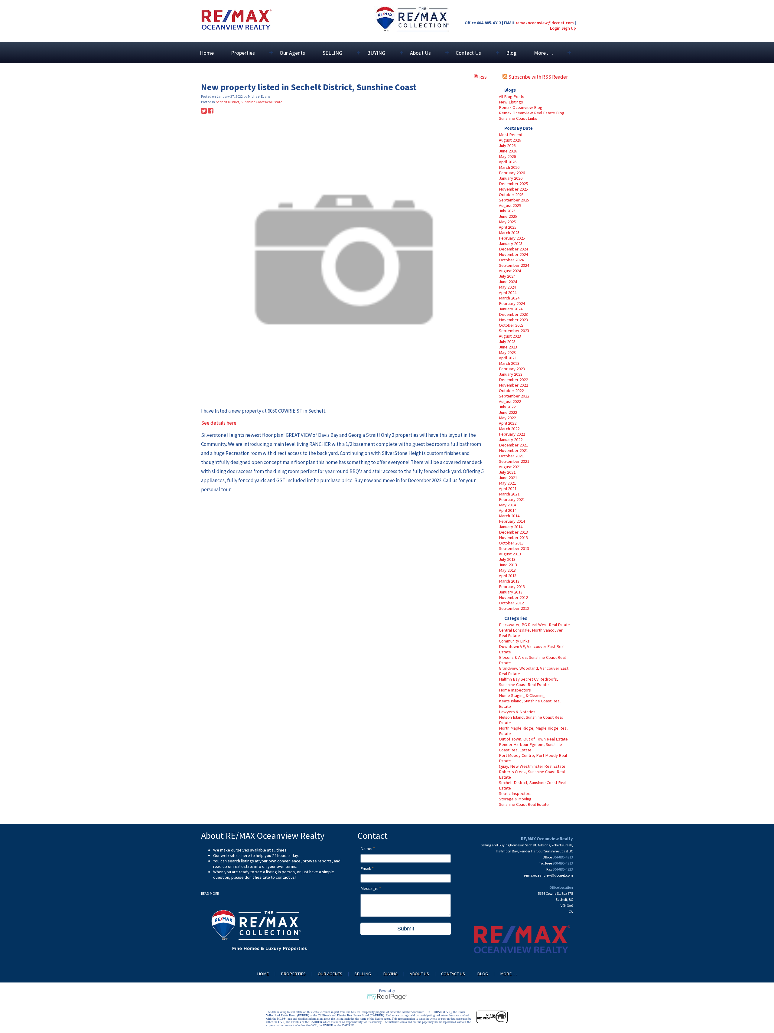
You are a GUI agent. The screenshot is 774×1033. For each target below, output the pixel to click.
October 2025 (511, 194)
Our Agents (292, 52)
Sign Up (568, 28)
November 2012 (513, 597)
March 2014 (509, 515)
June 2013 (508, 564)
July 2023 (507, 341)
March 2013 (509, 581)
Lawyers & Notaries (517, 711)
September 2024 (514, 265)
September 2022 (514, 396)
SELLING (362, 973)
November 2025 (513, 189)
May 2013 (507, 570)
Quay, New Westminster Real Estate (532, 766)
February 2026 (512, 172)
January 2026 (510, 178)
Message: (369, 888)
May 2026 (507, 156)
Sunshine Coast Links (518, 118)
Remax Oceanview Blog (520, 107)
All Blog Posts (511, 96)
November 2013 (513, 537)
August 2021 (510, 466)
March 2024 (509, 298)
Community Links (514, 641)
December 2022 (513, 379)
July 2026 (507, 145)
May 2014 (507, 505)
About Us (419, 973)
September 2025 (514, 200)
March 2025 (509, 232)
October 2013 (511, 543)
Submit (405, 929)
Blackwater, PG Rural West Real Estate (534, 624)
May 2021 (507, 483)
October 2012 (511, 603)
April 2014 (507, 510)
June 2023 (508, 347)
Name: (366, 848)
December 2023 (513, 314)
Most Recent (510, 134)
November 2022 (513, 385)
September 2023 (514, 330)
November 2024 (513, 254)
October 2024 (511, 260)
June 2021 (508, 477)
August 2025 (510, 205)
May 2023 (507, 352)
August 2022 (510, 401)
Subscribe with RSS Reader (537, 77)
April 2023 (507, 358)
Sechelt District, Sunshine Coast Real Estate (249, 102)
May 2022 (507, 417)
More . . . (508, 973)
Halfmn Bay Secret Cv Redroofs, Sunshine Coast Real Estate (528, 681)
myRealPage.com (387, 997)
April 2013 (507, 575)
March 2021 (509, 494)
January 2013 (510, 592)
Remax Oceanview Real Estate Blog (531, 113)
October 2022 (511, 390)
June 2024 (508, 281)
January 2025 (510, 243)
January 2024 (510, 309)
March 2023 (509, 363)
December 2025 (513, 183)
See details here (218, 423)
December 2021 (513, 445)
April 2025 (507, 227)
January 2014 (510, 526)
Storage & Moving (515, 799)
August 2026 (510, 140)
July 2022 (507, 407)
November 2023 (513, 319)
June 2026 (508, 151)
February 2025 (512, 238)
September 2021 (514, 461)
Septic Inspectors (515, 793)
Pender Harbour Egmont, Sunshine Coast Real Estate (530, 747)
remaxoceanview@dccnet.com (545, 22)
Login (555, 28)
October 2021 (511, 456)
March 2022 (509, 428)
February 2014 (512, 521)
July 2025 (507, 211)
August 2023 (510, 336)
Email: (366, 868)
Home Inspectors (515, 690)
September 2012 (514, 608)
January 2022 (510, 439)
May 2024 (507, 287)
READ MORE (210, 893)
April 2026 (507, 162)
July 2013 (507, 559)
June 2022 (508, 412)
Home (207, 52)
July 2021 (507, 472)
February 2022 (512, 434)
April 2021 (507, 488)
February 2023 (512, 368)
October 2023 (511, 325)
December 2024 (513, 249)
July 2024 (507, 276)
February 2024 (512, 303)
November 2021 (513, 450)
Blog (511, 52)
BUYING (390, 973)
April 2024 (507, 292)
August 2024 (510, 270)
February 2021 (512, 499)
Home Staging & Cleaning (522, 695)
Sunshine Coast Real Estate (524, 804)
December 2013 (513, 532)
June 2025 (508, 216)
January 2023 (510, 374)
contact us (285, 877)
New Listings (511, 102)
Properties (293, 973)
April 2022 (507, 423)
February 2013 (512, 586)
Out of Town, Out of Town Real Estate (533, 739)
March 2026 (509, 167)
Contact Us (453, 973)
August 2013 (510, 554)
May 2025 (507, 221)
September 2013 (514, 548)
